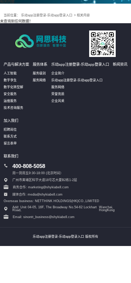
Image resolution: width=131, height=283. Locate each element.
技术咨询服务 (13, 108)
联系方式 (10, 136)
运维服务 (10, 101)
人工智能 (10, 73)
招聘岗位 (10, 129)
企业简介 (57, 73)
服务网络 (39, 80)
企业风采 (57, 101)
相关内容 (83, 15)
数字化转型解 (13, 87)
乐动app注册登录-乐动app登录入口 (46, 15)
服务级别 (39, 73)
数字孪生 (10, 80)
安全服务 (10, 94)
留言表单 (10, 143)
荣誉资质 (57, 94)
